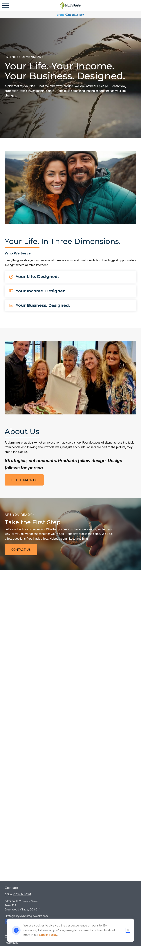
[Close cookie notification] (127, 930)
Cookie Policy (48, 935)
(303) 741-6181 (22, 894)
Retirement (11, 942)
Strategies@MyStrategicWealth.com (26, 915)
